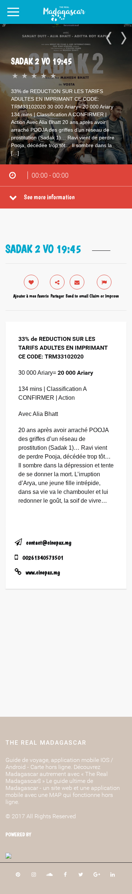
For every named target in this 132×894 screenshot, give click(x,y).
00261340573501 (42, 557)
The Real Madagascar (46, 742)
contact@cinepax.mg (48, 542)
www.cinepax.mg (43, 572)
